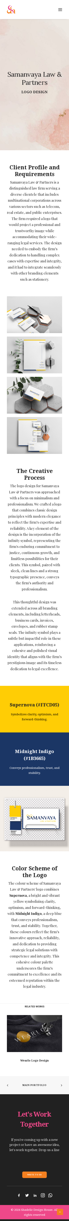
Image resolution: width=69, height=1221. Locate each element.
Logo (26, 92)
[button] (34, 1033)
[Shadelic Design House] (11, 9)
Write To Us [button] (34, 1175)
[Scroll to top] (60, 1211)
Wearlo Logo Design (34, 1060)
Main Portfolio (34, 1085)
